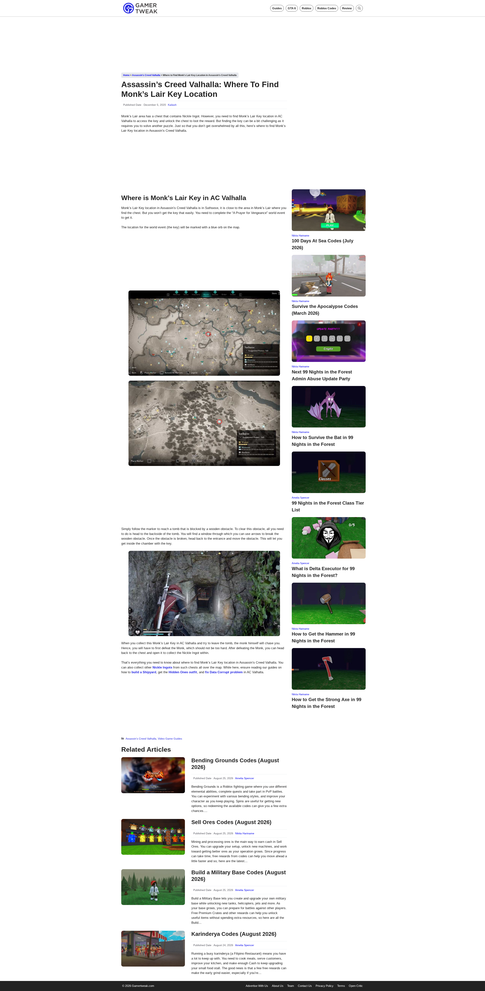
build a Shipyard (143, 672)
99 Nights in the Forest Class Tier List (328, 506)
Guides (277, 8)
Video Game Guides (170, 738)
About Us (277, 985)
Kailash (172, 104)
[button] (359, 8)
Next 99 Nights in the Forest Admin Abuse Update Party (322, 375)
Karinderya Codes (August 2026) (233, 934)
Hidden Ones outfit (183, 672)
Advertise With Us (257, 985)
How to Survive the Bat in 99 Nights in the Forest (322, 441)
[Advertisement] (242, 43)
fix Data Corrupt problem (224, 672)
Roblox (306, 8)
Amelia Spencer (244, 778)
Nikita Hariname (244, 833)
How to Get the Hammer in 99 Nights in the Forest (323, 637)
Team (290, 985)
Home (126, 75)
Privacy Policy (324, 985)
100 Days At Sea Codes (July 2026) (322, 244)
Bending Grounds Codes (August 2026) (235, 763)
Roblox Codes (326, 8)
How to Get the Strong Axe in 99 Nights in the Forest (326, 703)
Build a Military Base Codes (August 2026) (238, 875)
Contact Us (305, 985)
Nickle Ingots (162, 667)
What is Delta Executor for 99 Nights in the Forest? (323, 572)
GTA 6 (292, 8)
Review (347, 8)
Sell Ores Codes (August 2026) (231, 822)
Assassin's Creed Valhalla (146, 75)
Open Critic (356, 985)
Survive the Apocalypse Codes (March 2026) (325, 310)
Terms (341, 985)
